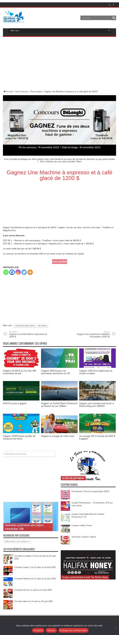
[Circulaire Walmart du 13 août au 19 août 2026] (8, 586)
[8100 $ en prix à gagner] (21, 400)
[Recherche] (113, 18)
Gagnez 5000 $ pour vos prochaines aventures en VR (55, 372)
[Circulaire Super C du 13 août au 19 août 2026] (8, 574)
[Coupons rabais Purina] (65, 533)
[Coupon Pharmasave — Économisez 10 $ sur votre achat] (65, 510)
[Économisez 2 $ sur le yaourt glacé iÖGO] (65, 499)
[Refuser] (115, 628)
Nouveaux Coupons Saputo (84, 537)
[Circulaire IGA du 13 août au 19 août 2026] (8, 597)
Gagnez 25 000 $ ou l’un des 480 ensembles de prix (19, 372)
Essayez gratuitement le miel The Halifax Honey (85, 577)
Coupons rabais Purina (82, 525)
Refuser (51, 630)
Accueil (9, 91)
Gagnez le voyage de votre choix (57, 436)
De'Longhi (42, 325)
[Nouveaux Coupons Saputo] (65, 544)
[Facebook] (12, 272)
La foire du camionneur (73, 478)
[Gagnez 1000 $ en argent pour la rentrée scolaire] (97, 367)
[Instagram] (18, 272)
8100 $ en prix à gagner (15, 403)
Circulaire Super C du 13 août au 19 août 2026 (35, 567)
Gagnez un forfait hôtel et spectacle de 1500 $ (28, 334)
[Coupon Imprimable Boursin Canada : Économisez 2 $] (65, 521)
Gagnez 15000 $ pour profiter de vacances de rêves (19, 437)
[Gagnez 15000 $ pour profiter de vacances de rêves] (21, 432)
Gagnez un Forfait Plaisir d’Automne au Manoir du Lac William (59, 404)
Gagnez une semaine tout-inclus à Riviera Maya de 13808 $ (96, 404)
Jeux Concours (22, 91)
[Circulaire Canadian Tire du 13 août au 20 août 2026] (8, 563)
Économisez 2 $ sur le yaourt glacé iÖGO (90, 491)
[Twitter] (24, 272)
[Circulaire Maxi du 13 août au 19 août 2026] (8, 608)
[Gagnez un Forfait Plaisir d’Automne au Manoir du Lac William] (59, 400)
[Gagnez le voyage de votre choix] (59, 432)
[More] (30, 272)
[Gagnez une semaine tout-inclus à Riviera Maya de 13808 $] (97, 400)
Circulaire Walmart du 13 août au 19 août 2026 (35, 578)
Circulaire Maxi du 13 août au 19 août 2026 (33, 601)
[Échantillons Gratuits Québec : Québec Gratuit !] (13, 20)
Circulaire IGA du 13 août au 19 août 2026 (33, 590)
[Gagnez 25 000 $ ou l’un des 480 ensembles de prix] (21, 367)
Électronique (36, 91)
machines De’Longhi (91, 227)
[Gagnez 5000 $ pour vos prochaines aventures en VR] (59, 367)
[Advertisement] (59, 64)
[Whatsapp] (6, 272)
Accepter (38, 630)
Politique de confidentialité (73, 630)
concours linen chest (25, 325)
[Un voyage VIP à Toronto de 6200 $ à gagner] (97, 432)
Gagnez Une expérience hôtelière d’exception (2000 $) (93, 334)
